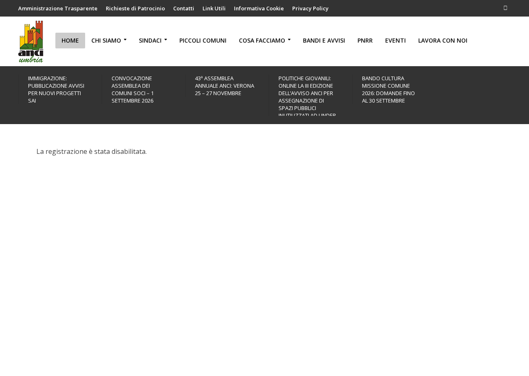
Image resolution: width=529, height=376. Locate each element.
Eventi (395, 40)
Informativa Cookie (259, 8)
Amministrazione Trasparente (58, 8)
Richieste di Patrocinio (135, 8)
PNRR (365, 40)
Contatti (183, 8)
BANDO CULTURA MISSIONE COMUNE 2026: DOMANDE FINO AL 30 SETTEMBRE (388, 89)
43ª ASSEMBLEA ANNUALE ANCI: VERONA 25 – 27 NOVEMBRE (224, 85)
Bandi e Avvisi (324, 40)
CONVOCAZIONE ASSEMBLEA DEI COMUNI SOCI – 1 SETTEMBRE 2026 (133, 89)
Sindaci (150, 40)
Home (70, 40)
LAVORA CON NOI (442, 40)
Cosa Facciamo (262, 40)
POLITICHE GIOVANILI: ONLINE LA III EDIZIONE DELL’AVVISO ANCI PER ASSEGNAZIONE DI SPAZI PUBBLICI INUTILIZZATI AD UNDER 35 (307, 100)
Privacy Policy (310, 8)
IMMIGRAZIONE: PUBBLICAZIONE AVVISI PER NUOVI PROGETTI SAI (56, 89)
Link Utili (214, 8)
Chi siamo (106, 40)
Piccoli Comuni (202, 40)
